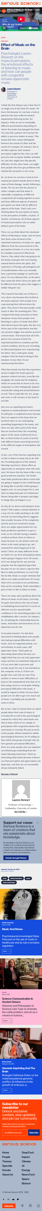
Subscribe (8, 1206)
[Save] (30, 1205)
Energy (26, 1169)
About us (7, 1174)
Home (5, 1152)
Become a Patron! (9, 774)
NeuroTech (28, 1174)
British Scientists (16, 878)
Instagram (8, 1199)
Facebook (3, 1199)
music (28, 878)
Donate (6, 1169)
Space (25, 1178)
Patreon (18, 1199)
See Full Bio (19, 811)
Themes (7, 1161)
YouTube (13, 1199)
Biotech (26, 1183)
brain (4, 878)
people (6, 1156)
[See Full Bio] (26, 812)
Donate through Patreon (16, 858)
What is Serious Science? (38, 1205)
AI (23, 1165)
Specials (7, 1165)
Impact (26, 1156)
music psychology (9, 882)
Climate (26, 1161)
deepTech (28, 1152)
